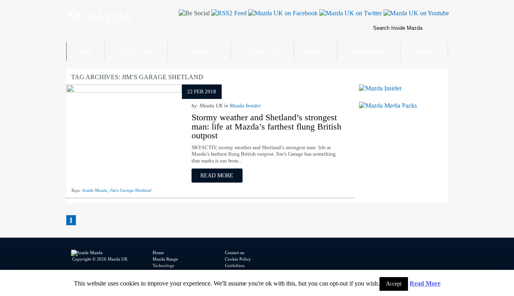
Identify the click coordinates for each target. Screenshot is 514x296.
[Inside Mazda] (165, 40)
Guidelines (235, 265)
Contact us (234, 252)
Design (315, 52)
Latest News (136, 52)
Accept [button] (394, 284)
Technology (262, 52)
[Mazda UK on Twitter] (350, 13)
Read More (425, 283)
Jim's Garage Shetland (130, 190)
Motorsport (369, 52)
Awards (424, 52)
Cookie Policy (238, 259)
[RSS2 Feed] (228, 13)
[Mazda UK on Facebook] (282, 13)
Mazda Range (165, 259)
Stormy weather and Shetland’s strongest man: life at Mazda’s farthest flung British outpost (266, 126)
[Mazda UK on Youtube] (415, 13)
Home (85, 52)
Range (199, 52)
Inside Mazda (94, 190)
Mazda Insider (245, 106)
